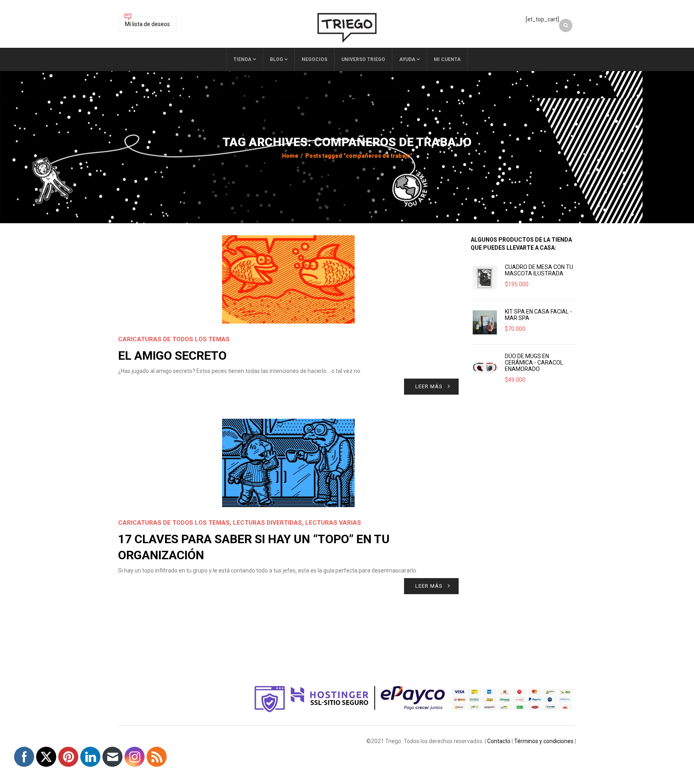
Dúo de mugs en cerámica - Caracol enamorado (534, 362)
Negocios (314, 59)
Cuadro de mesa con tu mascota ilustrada (539, 270)
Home (290, 156)
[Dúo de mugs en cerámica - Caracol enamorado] (485, 367)
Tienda (242, 59)
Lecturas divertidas (267, 522)
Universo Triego (363, 59)
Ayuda (407, 59)
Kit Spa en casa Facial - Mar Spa (538, 314)
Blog (276, 59)
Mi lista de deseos (147, 24)
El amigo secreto (172, 355)
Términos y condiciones (544, 741)
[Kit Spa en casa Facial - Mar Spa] (485, 322)
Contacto (498, 741)
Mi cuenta (447, 59)
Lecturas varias (333, 522)
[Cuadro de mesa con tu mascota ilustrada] (485, 278)
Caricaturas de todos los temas (174, 339)
